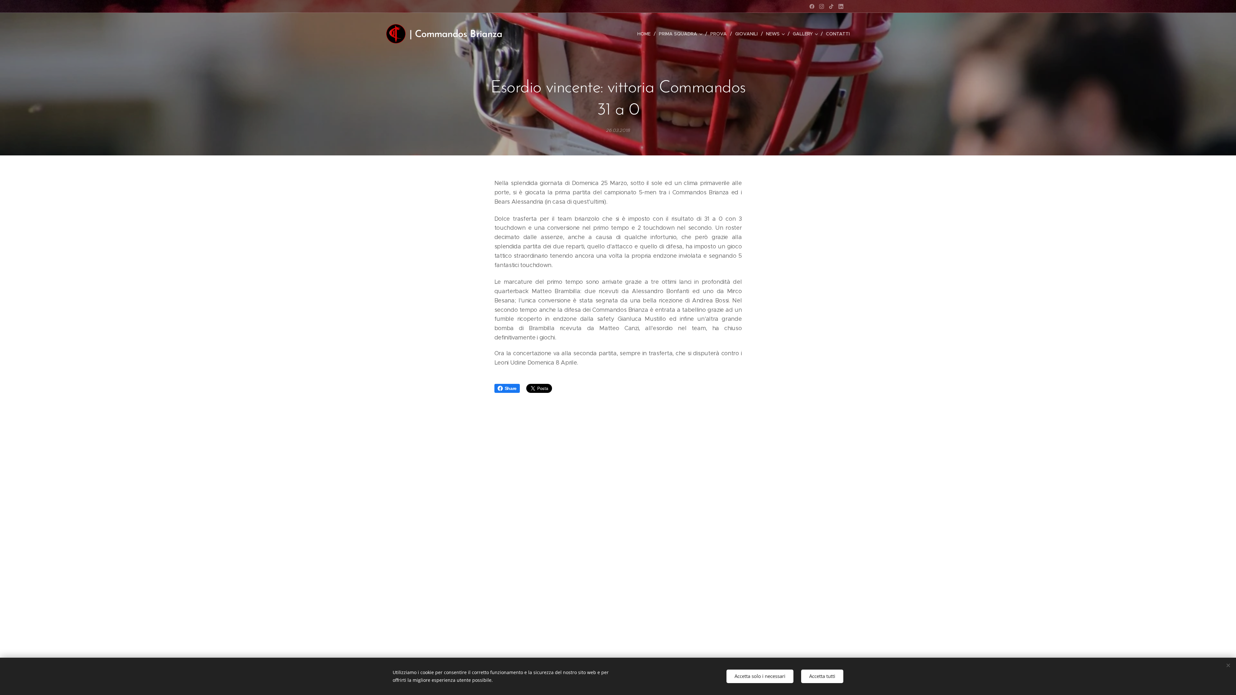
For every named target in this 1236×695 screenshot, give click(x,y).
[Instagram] (822, 6)
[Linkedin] (841, 6)
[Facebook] (812, 6)
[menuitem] (646, 34)
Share (511, 388)
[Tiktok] (831, 6)
